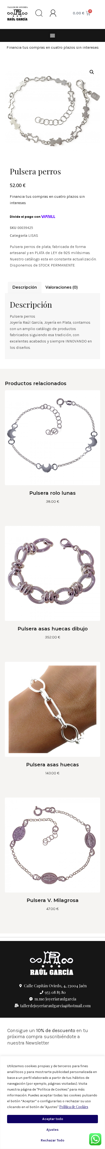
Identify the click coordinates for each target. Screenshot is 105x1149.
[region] (52, 1102)
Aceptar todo (52, 1119)
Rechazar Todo (52, 1140)
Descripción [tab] (24, 287)
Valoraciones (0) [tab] (61, 287)
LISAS (33, 235)
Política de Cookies (73, 1106)
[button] (53, 35)
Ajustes (52, 1130)
